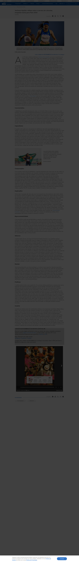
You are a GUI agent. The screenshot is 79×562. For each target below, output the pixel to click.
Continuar (62, 558)
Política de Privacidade (31, 560)
